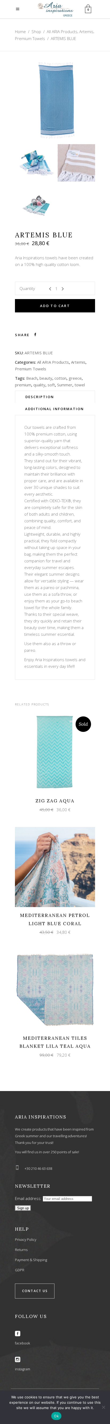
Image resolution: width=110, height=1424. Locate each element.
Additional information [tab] (54, 408)
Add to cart (55, 305)
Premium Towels (30, 38)
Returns (21, 1249)
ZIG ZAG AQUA (55, 801)
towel (79, 384)
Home (20, 31)
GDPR (19, 1270)
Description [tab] (39, 396)
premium (23, 384)
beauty (46, 378)
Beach (31, 378)
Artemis (86, 31)
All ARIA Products (62, 31)
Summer (64, 384)
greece (75, 378)
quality (39, 384)
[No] (103, 1407)
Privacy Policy (25, 1239)
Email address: (29, 1198)
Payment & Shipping (31, 1259)
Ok (56, 1416)
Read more (50, 752)
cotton (60, 378)
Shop (36, 31)
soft (51, 384)
